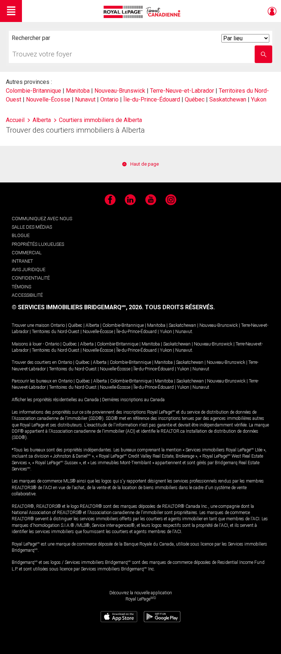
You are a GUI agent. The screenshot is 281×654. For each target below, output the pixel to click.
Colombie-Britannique (33, 90)
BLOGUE (21, 235)
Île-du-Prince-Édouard (151, 99)
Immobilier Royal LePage (143, 12)
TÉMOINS (21, 286)
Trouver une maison (30, 325)
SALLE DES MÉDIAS (32, 227)
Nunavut (85, 99)
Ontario (109, 99)
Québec (195, 99)
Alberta (92, 325)
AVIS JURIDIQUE (28, 269)
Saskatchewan (227, 99)
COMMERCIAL (27, 252)
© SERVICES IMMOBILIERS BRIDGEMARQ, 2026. (77, 307)
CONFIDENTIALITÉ (31, 278)
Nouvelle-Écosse (48, 99)
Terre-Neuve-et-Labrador (182, 90)
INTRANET (22, 261)
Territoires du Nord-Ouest (55, 331)
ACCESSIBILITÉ (27, 295)
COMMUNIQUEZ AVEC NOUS (42, 218)
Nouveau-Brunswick (119, 90)
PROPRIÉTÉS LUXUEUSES (38, 244)
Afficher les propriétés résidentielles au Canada (55, 399)
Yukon (258, 99)
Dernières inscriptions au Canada (133, 399)
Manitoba (78, 90)
